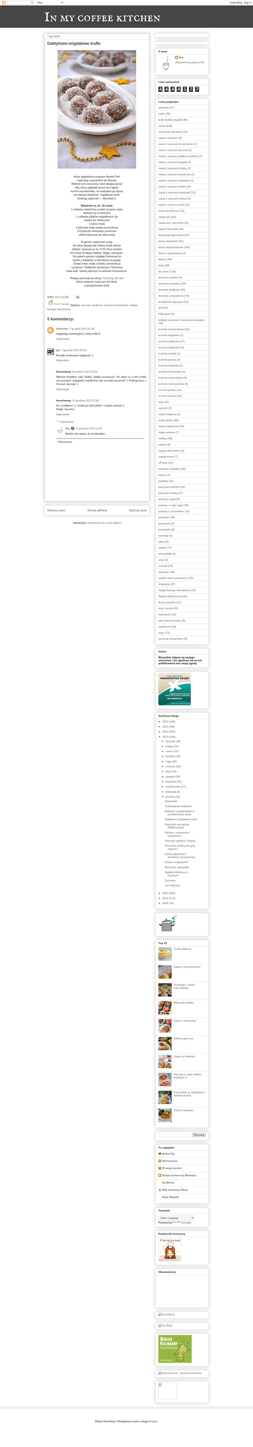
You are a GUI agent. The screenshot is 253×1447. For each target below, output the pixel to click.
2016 (165, 903)
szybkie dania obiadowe (172, 577)
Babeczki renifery (184, 1002)
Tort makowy (172, 885)
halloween (164, 313)
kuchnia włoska (167, 395)
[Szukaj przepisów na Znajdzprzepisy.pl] (165, 1325)
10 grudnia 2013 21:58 (85, 400)
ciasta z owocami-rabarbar (173, 180)
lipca (169, 771)
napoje (162, 444)
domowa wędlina (168, 277)
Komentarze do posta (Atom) (104, 522)
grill (160, 307)
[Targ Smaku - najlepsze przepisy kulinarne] (167, 1398)
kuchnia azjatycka (168, 341)
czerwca (171, 766)
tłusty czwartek (167, 602)
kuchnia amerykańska (171, 329)
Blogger (153, 1421)
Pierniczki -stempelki (177, 867)
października (173, 786)
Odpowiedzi (67, 421)
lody (160, 401)
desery (162, 259)
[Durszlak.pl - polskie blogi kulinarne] (166, 1314)
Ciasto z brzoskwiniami (187, 966)
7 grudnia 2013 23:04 (73, 350)
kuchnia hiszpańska (169, 371)
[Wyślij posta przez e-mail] (76, 296)
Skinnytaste (169, 1160)
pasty (161, 474)
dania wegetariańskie (170, 247)
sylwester (163, 572)
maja (169, 761)
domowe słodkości (92, 305)
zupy (161, 632)
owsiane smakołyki (169, 468)
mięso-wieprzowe (168, 426)
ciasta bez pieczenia (170, 131)
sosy (161, 559)
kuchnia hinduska (168, 365)
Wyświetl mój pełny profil (189, 62)
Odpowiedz (62, 338)
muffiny (162, 438)
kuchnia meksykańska (171, 383)
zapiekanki (164, 626)
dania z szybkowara (170, 253)
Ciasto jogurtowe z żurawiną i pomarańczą (180, 855)
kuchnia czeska (167, 353)
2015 (165, 898)
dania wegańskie (168, 241)
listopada (171, 791)
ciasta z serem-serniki (171, 204)
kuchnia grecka (167, 359)
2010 (165, 721)
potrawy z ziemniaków (171, 511)
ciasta (161, 125)
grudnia (170, 796)
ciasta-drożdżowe (168, 210)
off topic (163, 462)
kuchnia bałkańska (169, 347)
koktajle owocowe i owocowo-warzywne (181, 319)
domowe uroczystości (171, 295)
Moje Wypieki (170, 1197)
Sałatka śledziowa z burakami (176, 874)
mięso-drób (165, 420)
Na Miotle (168, 1182)
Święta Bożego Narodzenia (174, 590)
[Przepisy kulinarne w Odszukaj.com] (180, 1372)
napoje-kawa (165, 456)
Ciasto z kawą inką (185, 1020)
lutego (170, 746)
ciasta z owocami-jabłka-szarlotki (177, 156)
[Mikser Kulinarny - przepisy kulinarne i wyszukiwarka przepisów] (175, 1361)
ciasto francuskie (168, 228)
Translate (185, 1222)
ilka (67, 428)
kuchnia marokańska (116, 305)
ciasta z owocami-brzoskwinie (175, 143)
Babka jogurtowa (183, 1038)
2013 (165, 736)
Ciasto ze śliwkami (184, 1056)
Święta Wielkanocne (170, 596)
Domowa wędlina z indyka (180, 840)
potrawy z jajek (167, 499)
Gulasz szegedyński (176, 862)
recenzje (163, 535)
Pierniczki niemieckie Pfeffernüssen (177, 826)
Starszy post (138, 510)
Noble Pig (168, 1153)
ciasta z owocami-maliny (172, 168)
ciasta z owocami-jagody (172, 162)
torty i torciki (165, 608)
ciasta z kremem (168, 137)
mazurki (163, 408)
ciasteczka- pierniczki (170, 222)
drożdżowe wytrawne (170, 301)
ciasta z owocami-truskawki (174, 192)
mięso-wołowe (166, 432)
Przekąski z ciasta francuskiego (184, 986)
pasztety (163, 480)
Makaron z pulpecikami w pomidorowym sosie (179, 813)
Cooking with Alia (113, 278)
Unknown (62, 328)
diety (161, 265)
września (171, 781)
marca (170, 751)
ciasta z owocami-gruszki (173, 150)
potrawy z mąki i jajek (170, 505)
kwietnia (171, 756)
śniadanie (164, 584)
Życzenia (170, 880)
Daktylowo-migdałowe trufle (181, 819)
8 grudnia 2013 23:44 (84, 371)
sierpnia (171, 776)
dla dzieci (163, 271)
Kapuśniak (171, 801)
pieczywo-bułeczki (168, 486)
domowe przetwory (169, 283)
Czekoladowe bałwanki (178, 806)
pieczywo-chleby (168, 493)
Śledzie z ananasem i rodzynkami (177, 834)
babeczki (163, 107)
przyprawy (164, 523)
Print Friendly (61, 304)
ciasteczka (164, 216)
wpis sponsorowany (169, 620)
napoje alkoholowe (169, 450)
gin (58, 350)
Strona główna (97, 510)
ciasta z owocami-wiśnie (172, 198)
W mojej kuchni (172, 1168)
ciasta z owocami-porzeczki (174, 174)
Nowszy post (56, 510)
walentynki (164, 614)
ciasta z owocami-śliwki (171, 186)
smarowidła (165, 553)
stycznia (171, 741)
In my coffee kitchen (102, 18)
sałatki (162, 547)
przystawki (164, 529)
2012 (165, 731)
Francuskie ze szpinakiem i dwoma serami (189, 1094)
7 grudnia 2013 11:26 (81, 328)
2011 (165, 726)
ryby (160, 541)
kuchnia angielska (168, 335)
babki (161, 113)
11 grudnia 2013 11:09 (88, 428)
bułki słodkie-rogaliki (170, 119)
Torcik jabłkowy (182, 948)
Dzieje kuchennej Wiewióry (179, 1175)
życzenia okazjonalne (170, 638)
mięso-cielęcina (167, 414)
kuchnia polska (167, 389)
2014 (165, 893)
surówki (162, 565)
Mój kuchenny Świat (175, 1189)
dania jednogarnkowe (171, 235)
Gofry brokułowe (183, 1110)
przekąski (163, 517)
